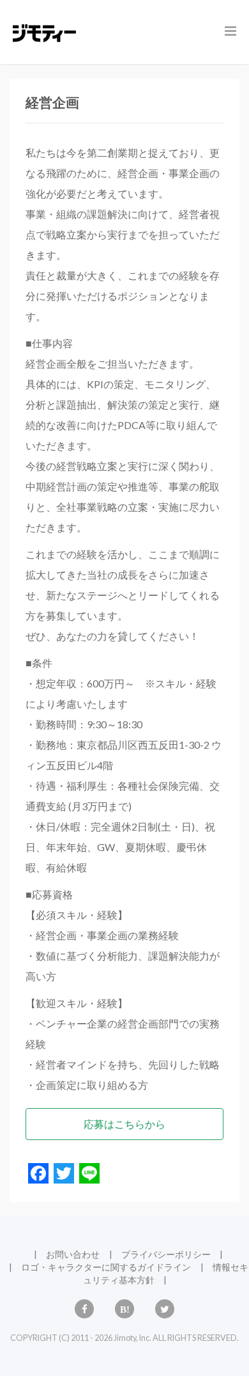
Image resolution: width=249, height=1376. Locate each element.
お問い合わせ (73, 1254)
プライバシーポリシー (166, 1254)
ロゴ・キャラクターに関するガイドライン (106, 1267)
